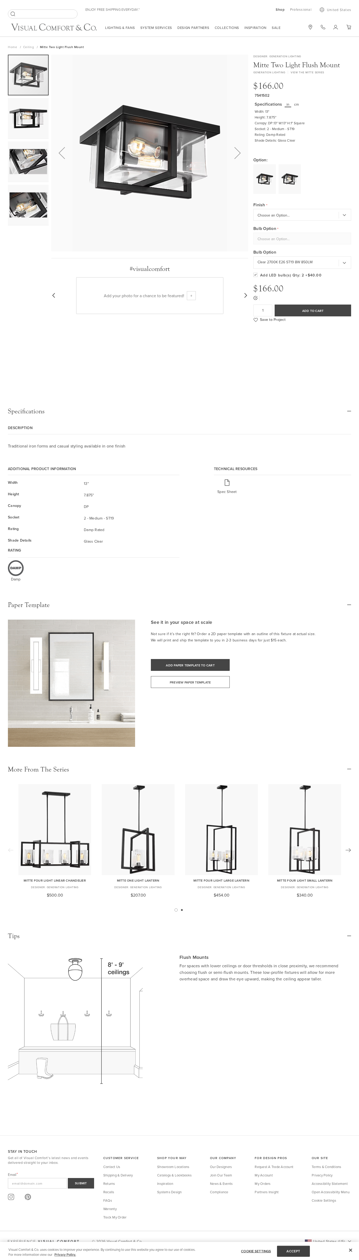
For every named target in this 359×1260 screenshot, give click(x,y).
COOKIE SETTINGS (256, 1251)
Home (13, 47)
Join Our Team (221, 1175)
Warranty (110, 1208)
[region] (179, 1251)
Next (348, 850)
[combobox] (43, 13)
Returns (109, 1183)
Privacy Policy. (65, 1254)
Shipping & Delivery (118, 1175)
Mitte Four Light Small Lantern (305, 880)
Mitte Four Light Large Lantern (221, 880)
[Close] (350, 1250)
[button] (61, 153)
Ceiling (29, 47)
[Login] (335, 27)
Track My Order (115, 1217)
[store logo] (54, 27)
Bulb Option (264, 252)
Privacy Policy (322, 1175)
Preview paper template (190, 682)
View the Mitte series (307, 72)
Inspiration (255, 27)
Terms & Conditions (326, 1166)
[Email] (51, 1183)
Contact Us (111, 1166)
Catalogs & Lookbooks (174, 1175)
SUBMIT (81, 1183)
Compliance (219, 1192)
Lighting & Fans (120, 27)
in (288, 104)
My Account (264, 1175)
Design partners (193, 27)
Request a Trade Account (274, 1166)
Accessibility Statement (330, 1183)
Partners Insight (267, 1192)
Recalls (108, 1192)
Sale (276, 27)
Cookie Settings (324, 1200)
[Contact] (323, 27)
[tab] (179, 411)
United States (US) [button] (329, 1241)
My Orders (262, 1183)
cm (296, 104)
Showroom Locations (173, 1166)
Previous (10, 850)
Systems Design (169, 1192)
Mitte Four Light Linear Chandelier (55, 880)
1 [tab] (176, 910)
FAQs (107, 1200)
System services (156, 27)
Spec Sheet (227, 491)
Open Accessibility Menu (331, 1192)
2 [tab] (182, 910)
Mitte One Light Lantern (138, 880)
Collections (227, 27)
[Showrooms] (310, 27)
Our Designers (221, 1166)
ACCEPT (293, 1251)
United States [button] (339, 10)
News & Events (221, 1183)
